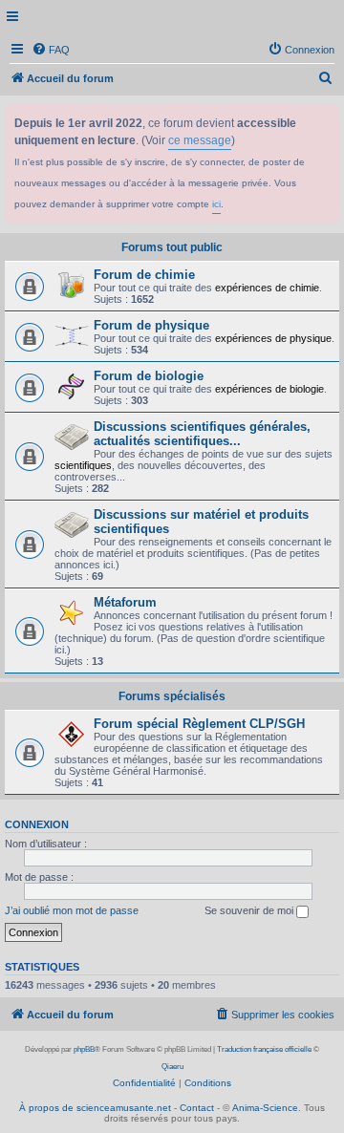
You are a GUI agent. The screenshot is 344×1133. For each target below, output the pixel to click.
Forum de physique (151, 325)
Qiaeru (172, 1066)
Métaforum (125, 602)
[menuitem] (51, 49)
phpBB (84, 1049)
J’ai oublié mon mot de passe (72, 910)
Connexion (37, 824)
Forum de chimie (144, 274)
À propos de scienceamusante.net (95, 1107)
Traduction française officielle (264, 1049)
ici (216, 204)
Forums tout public (172, 247)
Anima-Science (265, 1107)
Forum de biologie (149, 376)
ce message (199, 140)
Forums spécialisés (172, 696)
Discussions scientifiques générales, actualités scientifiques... (202, 433)
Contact (197, 1107)
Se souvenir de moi (250, 910)
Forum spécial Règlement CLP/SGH (199, 723)
